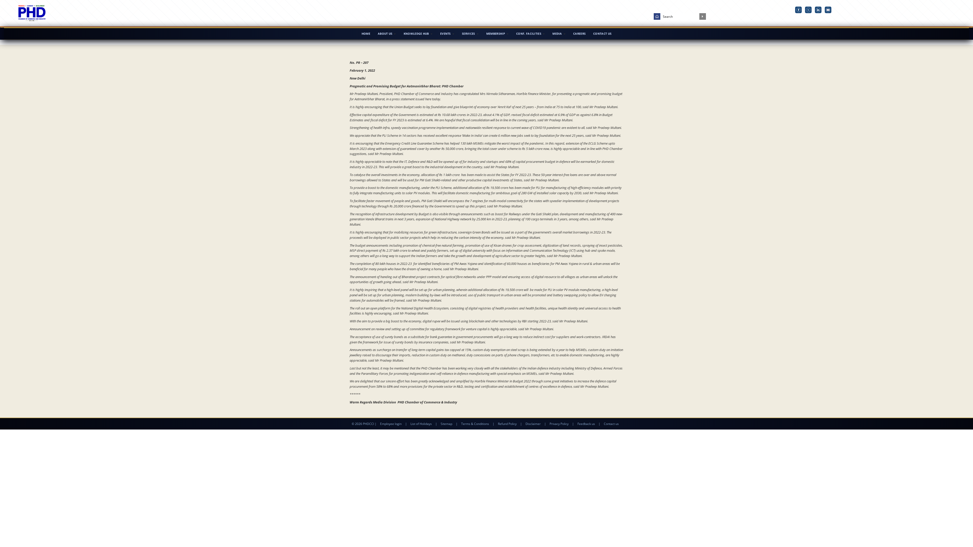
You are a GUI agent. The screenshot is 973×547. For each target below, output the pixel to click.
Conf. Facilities (528, 33)
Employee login (391, 424)
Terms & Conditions (475, 424)
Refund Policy (507, 424)
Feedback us (586, 424)
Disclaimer (533, 424)
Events (445, 33)
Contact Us (602, 33)
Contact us (611, 424)
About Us (385, 33)
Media (557, 33)
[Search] (702, 16)
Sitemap (446, 424)
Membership (495, 33)
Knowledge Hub (416, 33)
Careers (579, 33)
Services (468, 33)
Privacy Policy (559, 424)
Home (366, 33)
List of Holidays (421, 424)
